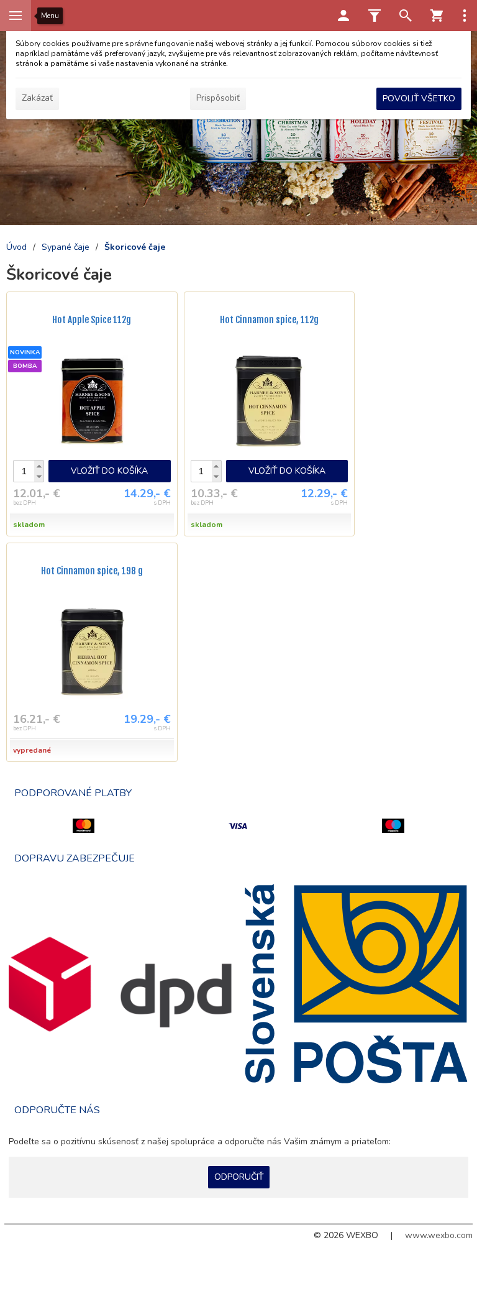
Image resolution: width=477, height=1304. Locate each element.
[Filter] (374, 15)
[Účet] (343, 15)
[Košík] (436, 15)
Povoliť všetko (419, 98)
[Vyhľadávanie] (405, 15)
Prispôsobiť (218, 98)
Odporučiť (238, 1177)
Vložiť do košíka (109, 471)
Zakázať (37, 98)
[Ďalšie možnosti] (464, 15)
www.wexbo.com (439, 1235)
